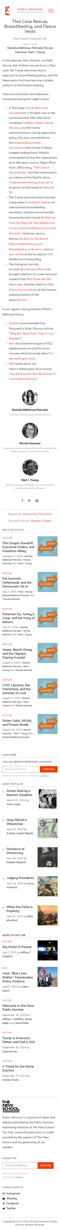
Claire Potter (22, 1023)
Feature (7, 538)
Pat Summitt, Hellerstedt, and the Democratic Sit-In (17, 582)
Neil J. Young (36, 52)
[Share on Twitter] (29, 501)
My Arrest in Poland (16, 947)
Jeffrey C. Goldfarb (12, 1019)
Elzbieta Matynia (16, 862)
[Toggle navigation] (51, 10)
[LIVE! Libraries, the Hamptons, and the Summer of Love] (48, 688)
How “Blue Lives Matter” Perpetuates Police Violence (17, 977)
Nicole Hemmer (30, 443)
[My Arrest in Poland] (48, 950)
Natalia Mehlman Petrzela (25, 48)
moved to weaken (39, 202)
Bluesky (11, 1198)
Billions (22, 299)
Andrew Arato (10, 1079)
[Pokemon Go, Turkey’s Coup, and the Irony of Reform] (48, 617)
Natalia (14, 323)
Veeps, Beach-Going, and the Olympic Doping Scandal (17, 653)
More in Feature (14, 935)
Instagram (13, 1193)
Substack (44, 776)
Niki (11, 364)
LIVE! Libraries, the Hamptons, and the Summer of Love (16, 689)
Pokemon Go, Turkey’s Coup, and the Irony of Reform (18, 618)
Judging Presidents (20, 878)
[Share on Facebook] (22, 501)
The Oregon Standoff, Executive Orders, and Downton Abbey (18, 547)
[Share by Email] (36, 501)
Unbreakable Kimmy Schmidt (29, 182)
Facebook (12, 1203)
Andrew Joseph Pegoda (20, 833)
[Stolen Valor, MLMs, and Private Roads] (48, 724)
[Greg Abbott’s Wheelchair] (48, 828)
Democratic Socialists (37, 514)
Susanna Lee (9, 1051)
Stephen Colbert (41, 521)
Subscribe (48, 769)
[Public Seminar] (8, 10)
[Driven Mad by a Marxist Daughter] (48, 799)
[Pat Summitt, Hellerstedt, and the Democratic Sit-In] (48, 582)
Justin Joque (13, 804)
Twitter (11, 1208)
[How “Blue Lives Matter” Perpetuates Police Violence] (48, 977)
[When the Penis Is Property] (48, 915)
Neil (11, 343)
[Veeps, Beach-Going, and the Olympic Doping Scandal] (48, 653)
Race (5, 968)
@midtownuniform (32, 269)
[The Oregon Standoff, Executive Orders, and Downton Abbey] (48, 546)
